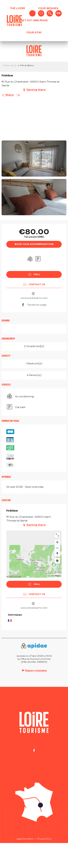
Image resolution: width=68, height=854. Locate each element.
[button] (50, 13)
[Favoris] (41, 13)
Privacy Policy (44, 839)
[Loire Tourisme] (14, 20)
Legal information (25, 839)
